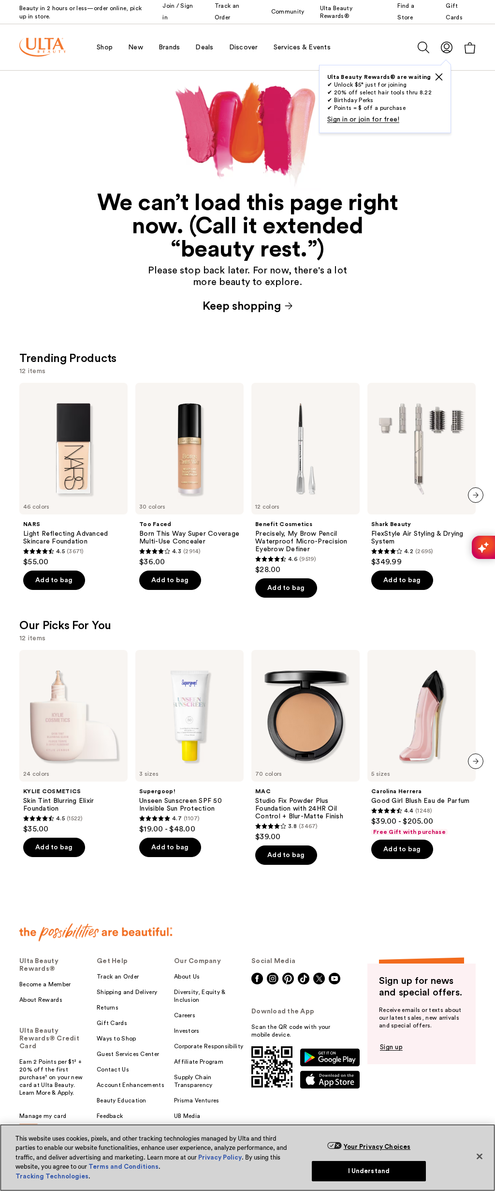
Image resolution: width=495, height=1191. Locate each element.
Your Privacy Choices (377, 1147)
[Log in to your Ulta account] (446, 47)
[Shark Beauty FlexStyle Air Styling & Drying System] (421, 475)
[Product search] (423, 47)
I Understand (369, 1171)
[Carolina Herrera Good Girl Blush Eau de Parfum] (421, 743)
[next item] (475, 495)
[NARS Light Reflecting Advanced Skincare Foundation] (73, 475)
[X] (439, 77)
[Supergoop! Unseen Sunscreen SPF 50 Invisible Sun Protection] (189, 742)
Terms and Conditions (123, 1166)
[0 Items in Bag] (470, 47)
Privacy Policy (220, 1157)
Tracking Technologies (51, 1176)
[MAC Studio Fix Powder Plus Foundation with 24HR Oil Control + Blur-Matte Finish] (305, 746)
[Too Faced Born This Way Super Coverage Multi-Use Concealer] (189, 475)
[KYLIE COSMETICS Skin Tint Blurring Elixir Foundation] (73, 742)
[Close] (479, 1156)
